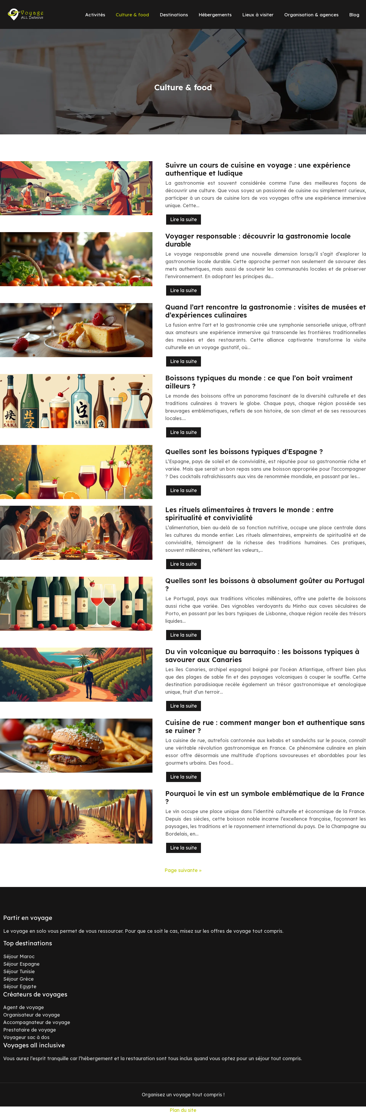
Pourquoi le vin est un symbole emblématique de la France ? (264, 797)
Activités (95, 14)
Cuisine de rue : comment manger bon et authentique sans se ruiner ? (265, 726)
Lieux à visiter (258, 14)
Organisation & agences (311, 14)
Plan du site (183, 1110)
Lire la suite (183, 219)
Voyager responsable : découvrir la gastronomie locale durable (258, 240)
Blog (354, 14)
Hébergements (215, 14)
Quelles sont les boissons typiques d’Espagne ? (244, 451)
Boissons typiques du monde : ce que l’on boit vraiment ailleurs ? (259, 382)
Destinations (174, 14)
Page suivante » (183, 870)
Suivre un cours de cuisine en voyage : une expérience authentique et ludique (257, 169)
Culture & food (132, 14)
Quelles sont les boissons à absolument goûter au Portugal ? (264, 584)
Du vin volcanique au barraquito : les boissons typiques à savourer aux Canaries (262, 655)
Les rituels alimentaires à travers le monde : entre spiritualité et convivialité (249, 513)
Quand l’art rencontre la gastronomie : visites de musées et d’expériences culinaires (265, 311)
